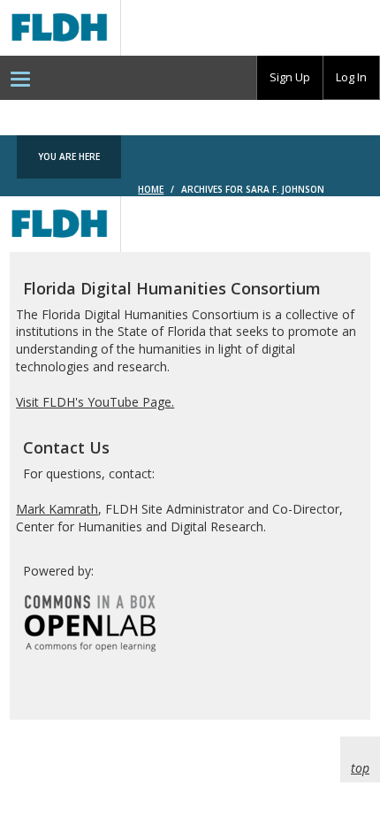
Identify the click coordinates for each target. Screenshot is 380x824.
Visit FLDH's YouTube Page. (95, 401)
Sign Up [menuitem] (290, 77)
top (360, 767)
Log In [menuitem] (351, 77)
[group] (289, 78)
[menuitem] (20, 78)
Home (150, 189)
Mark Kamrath (57, 508)
